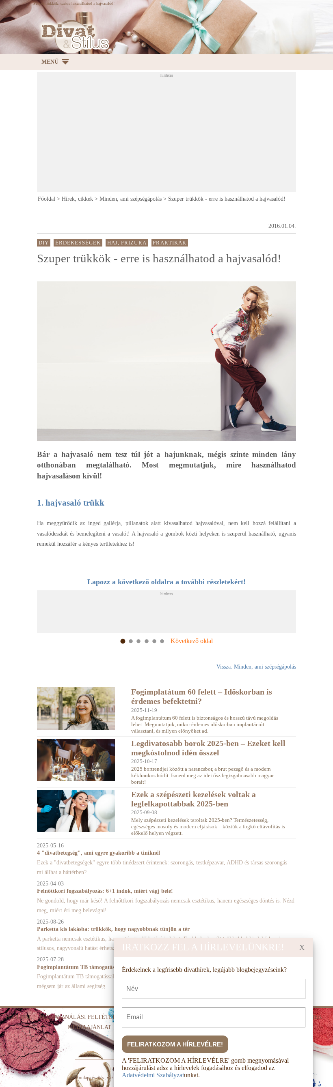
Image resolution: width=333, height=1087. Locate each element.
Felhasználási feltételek (81, 1017)
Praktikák (169, 243)
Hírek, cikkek (77, 199)
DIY (44, 243)
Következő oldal (192, 640)
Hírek (313, 1017)
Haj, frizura (127, 243)
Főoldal (46, 199)
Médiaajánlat (89, 1027)
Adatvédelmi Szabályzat (153, 1075)
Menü (49, 62)
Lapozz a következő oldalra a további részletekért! (166, 582)
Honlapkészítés (89, 1078)
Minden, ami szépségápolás (130, 199)
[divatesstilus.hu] (73, 36)
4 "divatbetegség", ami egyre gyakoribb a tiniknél (98, 853)
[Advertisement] (185, 134)
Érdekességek (78, 243)
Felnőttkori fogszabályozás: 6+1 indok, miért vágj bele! (105, 891)
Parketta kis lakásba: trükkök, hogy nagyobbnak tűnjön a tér (113, 929)
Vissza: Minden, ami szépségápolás (256, 667)
